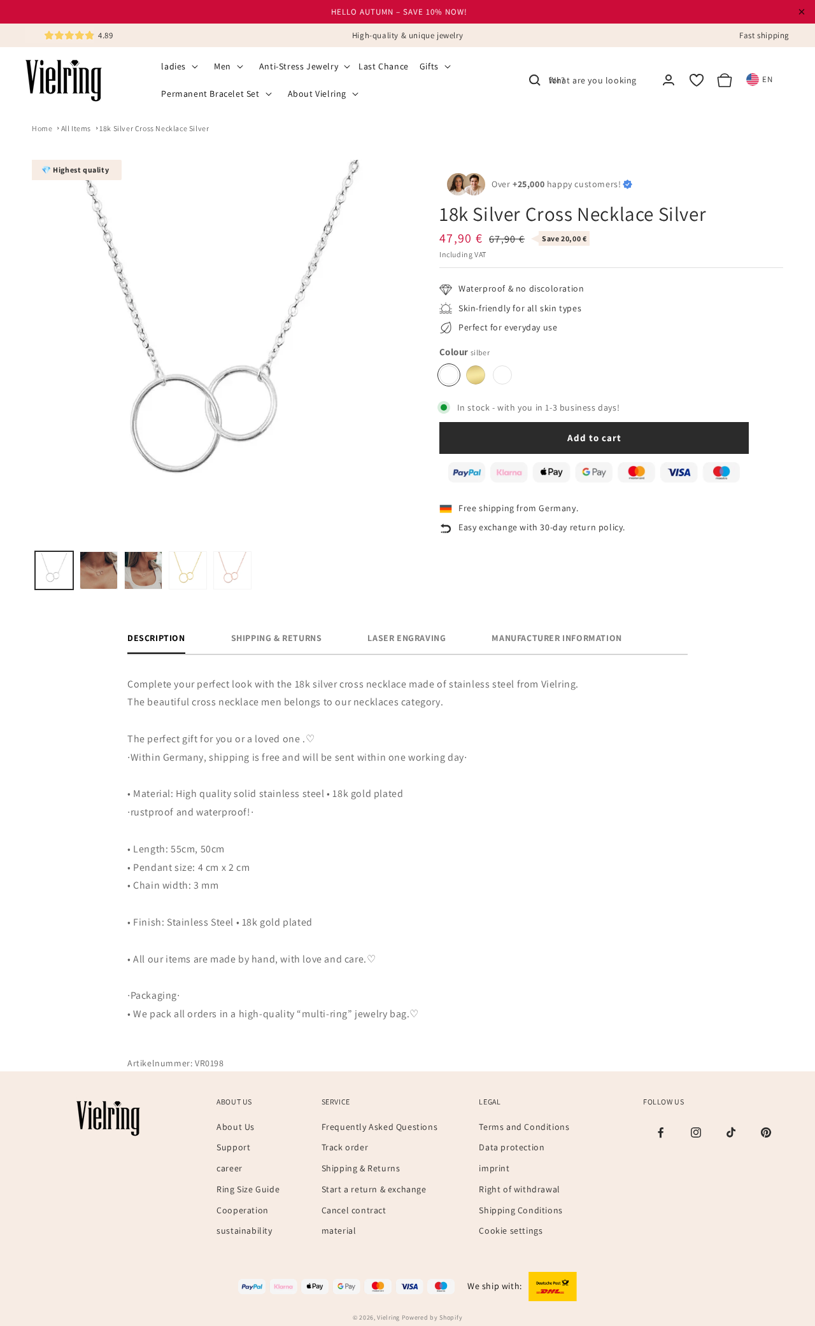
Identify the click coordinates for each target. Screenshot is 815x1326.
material (339, 1230)
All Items (76, 128)
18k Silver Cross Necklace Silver (154, 128)
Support (233, 1147)
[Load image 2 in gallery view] (99, 570)
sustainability (244, 1230)
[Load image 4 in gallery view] (188, 570)
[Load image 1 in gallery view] (54, 570)
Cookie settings (510, 1230)
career (229, 1168)
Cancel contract (354, 1210)
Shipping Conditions (520, 1210)
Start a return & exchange (374, 1189)
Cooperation (242, 1210)
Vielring (388, 1317)
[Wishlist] (697, 80)
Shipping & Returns (361, 1168)
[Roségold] (502, 374)
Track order (345, 1147)
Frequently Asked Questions (380, 1126)
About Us (235, 1126)
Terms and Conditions (524, 1126)
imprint (494, 1168)
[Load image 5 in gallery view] (232, 570)
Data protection (511, 1147)
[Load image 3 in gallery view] (143, 570)
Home (42, 128)
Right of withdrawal (519, 1189)
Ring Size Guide (248, 1189)
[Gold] (475, 374)
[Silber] (448, 374)
